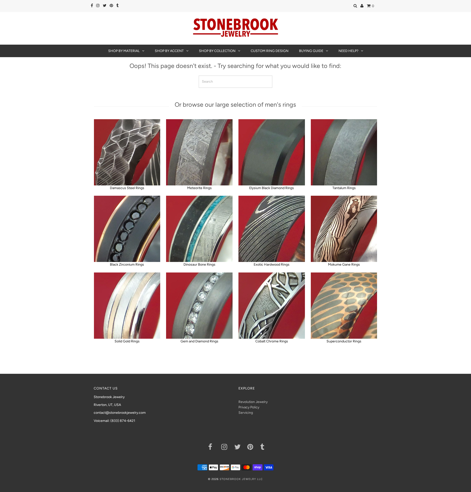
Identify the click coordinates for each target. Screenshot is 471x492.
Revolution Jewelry (253, 402)
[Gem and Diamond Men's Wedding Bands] (199, 305)
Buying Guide (311, 51)
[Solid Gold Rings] (127, 305)
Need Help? (348, 51)
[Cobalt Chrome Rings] (271, 305)
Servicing (245, 413)
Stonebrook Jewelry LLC (241, 479)
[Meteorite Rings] (199, 152)
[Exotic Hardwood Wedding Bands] (271, 229)
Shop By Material (124, 51)
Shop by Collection (217, 51)
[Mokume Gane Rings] (344, 229)
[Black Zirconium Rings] (127, 229)
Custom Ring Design (269, 51)
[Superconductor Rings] (344, 305)
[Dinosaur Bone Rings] (199, 229)
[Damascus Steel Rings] (127, 152)
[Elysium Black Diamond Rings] (271, 152)
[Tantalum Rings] (344, 152)
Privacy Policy (248, 407)
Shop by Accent (169, 51)
